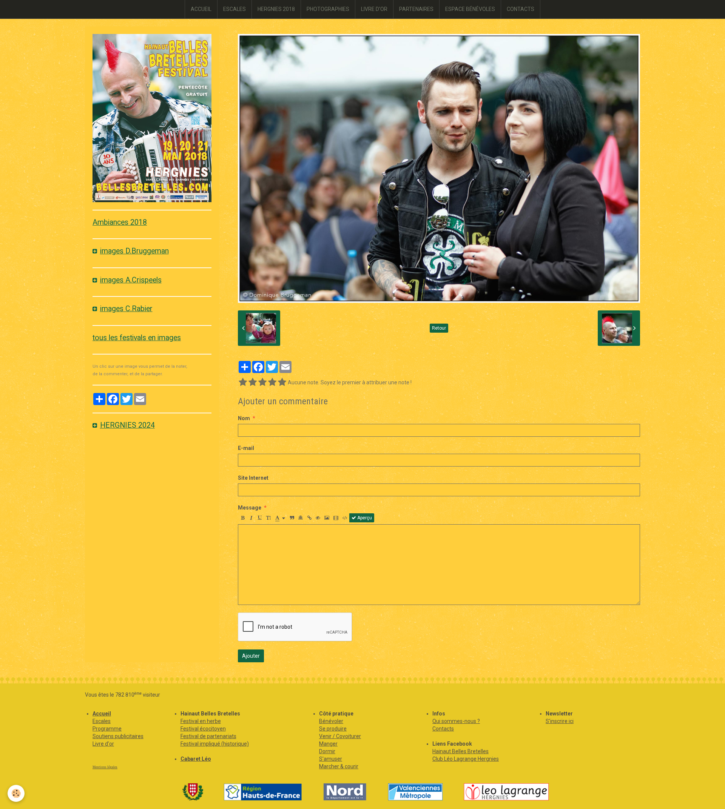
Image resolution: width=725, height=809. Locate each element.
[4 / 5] (272, 382)
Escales (102, 721)
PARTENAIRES (416, 9)
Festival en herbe (200, 721)
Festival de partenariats (208, 736)
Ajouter (251, 656)
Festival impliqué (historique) (214, 744)
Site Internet (253, 478)
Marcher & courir (338, 766)
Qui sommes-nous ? (456, 721)
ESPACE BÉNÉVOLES (470, 9)
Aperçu (364, 517)
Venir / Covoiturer (340, 736)
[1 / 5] (243, 382)
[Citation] (291, 517)
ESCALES (234, 9)
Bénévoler (331, 721)
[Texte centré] (300, 517)
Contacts (443, 729)
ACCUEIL (201, 9)
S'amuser (330, 759)
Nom (244, 418)
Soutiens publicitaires (118, 736)
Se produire (333, 729)
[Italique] (251, 517)
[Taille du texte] (268, 517)
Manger (328, 744)
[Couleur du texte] (280, 517)
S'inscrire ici (560, 721)
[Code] (345, 517)
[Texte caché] (317, 517)
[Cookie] (16, 793)
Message (249, 508)
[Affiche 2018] (152, 118)
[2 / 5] (252, 382)
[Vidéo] (336, 517)
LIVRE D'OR (374, 9)
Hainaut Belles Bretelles (460, 751)
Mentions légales (105, 767)
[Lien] (309, 517)
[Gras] (242, 517)
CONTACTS (520, 9)
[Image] (327, 517)
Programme (107, 729)
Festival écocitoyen (203, 729)
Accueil (102, 714)
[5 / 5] (282, 382)
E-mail (246, 448)
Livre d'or (103, 744)
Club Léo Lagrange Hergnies (465, 759)
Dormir (327, 751)
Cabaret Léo (195, 759)
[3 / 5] (262, 382)
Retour (439, 328)
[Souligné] (259, 517)
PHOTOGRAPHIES (328, 9)
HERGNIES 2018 (276, 9)
